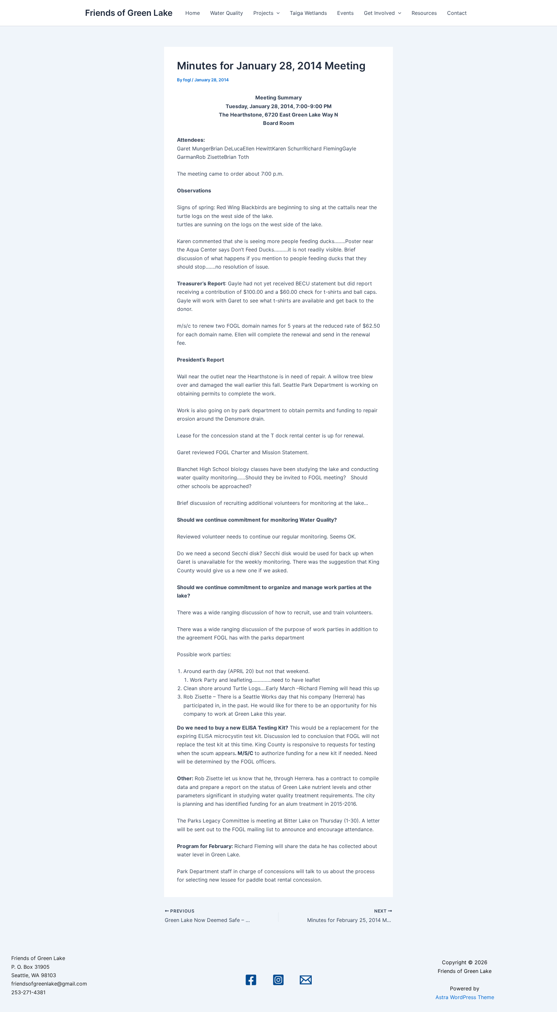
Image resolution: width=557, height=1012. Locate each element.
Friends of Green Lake (128, 13)
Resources (424, 13)
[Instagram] (278, 980)
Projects (263, 13)
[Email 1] (306, 980)
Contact (457, 13)
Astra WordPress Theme (464, 997)
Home (192, 13)
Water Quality (226, 13)
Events (345, 13)
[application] (276, 13)
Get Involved (379, 13)
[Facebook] (251, 980)
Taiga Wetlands (308, 13)
